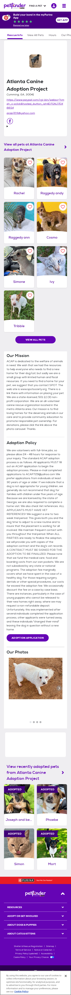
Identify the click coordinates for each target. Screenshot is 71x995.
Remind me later (21, 25)
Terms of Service (23, 950)
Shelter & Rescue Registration (28, 946)
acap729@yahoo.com (21, 113)
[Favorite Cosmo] (63, 207)
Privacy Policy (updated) (26, 953)
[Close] (65, 976)
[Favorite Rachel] (30, 162)
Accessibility (47, 953)
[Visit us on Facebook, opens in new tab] (10, 121)
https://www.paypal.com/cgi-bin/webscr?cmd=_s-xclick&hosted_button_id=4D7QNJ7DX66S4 (35, 103)
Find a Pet (35, 5)
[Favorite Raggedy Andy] (63, 162)
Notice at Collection (43, 950)
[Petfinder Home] (15, 6)
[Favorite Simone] (30, 251)
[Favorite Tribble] (30, 295)
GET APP (62, 20)
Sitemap (50, 946)
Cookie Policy (20, 957)
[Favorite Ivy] (63, 251)
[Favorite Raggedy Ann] (30, 207)
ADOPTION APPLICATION (28, 637)
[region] (35, 983)
